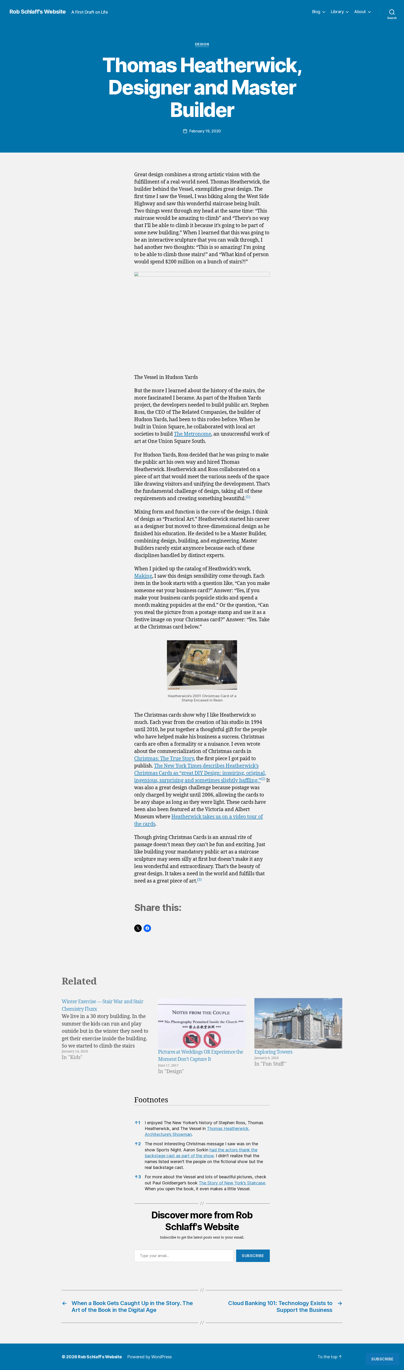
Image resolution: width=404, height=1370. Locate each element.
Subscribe (253, 1255)
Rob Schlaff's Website (37, 12)
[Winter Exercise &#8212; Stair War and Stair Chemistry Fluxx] (106, 1036)
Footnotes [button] (151, 1100)
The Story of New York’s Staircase (232, 1182)
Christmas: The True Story (164, 759)
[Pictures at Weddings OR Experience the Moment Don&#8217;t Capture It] (202, 1023)
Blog (316, 11)
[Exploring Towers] (298, 1023)
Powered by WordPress (149, 1356)
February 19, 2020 (205, 131)
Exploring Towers (273, 1052)
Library (337, 11)
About (360, 11)
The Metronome (192, 434)
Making (143, 576)
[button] (248, 498)
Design (202, 44)
